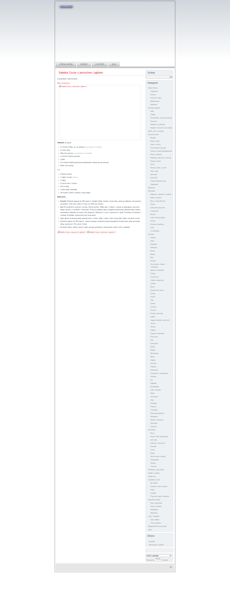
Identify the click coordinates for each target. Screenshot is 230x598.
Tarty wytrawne (155, 523)
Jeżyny (152, 327)
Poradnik (152, 541)
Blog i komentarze (63, 83)
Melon (152, 357)
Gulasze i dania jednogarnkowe (161, 151)
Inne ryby (153, 440)
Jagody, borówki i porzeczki (160, 320)
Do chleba (153, 483)
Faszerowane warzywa (158, 148)
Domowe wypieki (154, 108)
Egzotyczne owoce (157, 290)
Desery (152, 214)
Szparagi (153, 403)
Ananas (153, 237)
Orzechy (153, 363)
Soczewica (154, 397)
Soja (152, 400)
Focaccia (153, 121)
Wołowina (153, 104)
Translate (165, 560)
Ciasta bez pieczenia (157, 208)
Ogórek (152, 360)
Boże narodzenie (156, 503)
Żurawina (153, 426)
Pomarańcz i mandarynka (159, 373)
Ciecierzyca (154, 277)
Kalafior (153, 330)
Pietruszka (154, 370)
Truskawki (154, 410)
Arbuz (152, 241)
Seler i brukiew (155, 390)
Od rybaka (151, 430)
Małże (152, 453)
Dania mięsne (153, 88)
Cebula (152, 273)
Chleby (152, 114)
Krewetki (153, 446)
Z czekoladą (154, 231)
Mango (152, 350)
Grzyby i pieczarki (156, 313)
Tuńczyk (153, 466)
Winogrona (154, 416)
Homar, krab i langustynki (159, 436)
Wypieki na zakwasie (157, 124)
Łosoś (152, 450)
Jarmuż (153, 323)
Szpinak (153, 406)
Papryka (153, 367)
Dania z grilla (154, 141)
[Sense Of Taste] (65, 6)
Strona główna (66, 64)
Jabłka (152, 317)
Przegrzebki (154, 460)
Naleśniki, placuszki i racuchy (160, 158)
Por (151, 380)
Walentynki (154, 510)
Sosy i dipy (154, 171)
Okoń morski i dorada (157, 456)
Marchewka (154, 353)
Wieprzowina (154, 101)
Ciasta (152, 204)
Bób (151, 257)
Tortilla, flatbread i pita (158, 181)
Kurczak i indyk (155, 98)
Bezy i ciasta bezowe (157, 201)
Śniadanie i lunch (154, 480)
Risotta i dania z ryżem (158, 168)
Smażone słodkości (157, 224)
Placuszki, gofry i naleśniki (159, 496)
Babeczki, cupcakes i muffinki (160, 194)
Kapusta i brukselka (157, 333)
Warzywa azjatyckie (157, 413)
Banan (152, 251)
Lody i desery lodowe (157, 217)
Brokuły (153, 261)
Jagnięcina (154, 91)
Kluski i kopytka (156, 154)
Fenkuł (152, 297)
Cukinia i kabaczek (157, 280)
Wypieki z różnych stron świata (161, 128)
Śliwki (152, 393)
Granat (152, 303)
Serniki (152, 221)
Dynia (152, 287)
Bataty (152, 254)
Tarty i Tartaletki (153, 516)
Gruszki (153, 310)
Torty (152, 228)
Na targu (151, 234)
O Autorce (99, 64)
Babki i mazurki (155, 198)
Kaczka (153, 95)
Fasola (152, 293)
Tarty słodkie (154, 520)
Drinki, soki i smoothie (156, 131)
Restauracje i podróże (156, 545)
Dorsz (152, 433)
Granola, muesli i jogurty (158, 486)
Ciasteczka (154, 211)
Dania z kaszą (155, 144)
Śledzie (153, 463)
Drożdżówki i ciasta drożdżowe (161, 118)
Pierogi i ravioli (155, 161)
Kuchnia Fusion (153, 134)
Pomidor (153, 376)
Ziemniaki (153, 423)
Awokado (153, 244)
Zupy (150, 530)
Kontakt (84, 64)
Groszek (153, 307)
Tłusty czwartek (155, 506)
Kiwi (151, 340)
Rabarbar (153, 383)
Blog (114, 64)
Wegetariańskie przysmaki (157, 526)
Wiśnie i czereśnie (156, 420)
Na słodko (151, 191)
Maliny (152, 347)
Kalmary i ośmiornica (157, 443)
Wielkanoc (154, 513)
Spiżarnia (153, 174)
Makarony (151, 188)
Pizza (152, 164)
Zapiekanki (154, 184)
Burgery (153, 138)
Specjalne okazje (154, 500)
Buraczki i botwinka (157, 270)
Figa (151, 300)
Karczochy (154, 337)
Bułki (152, 111)
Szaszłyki (153, 178)
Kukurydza (154, 343)
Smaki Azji (152, 476)
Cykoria (153, 283)
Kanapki (153, 493)
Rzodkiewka (154, 387)
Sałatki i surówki (154, 473)
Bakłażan (153, 247)
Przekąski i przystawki (156, 470)
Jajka (152, 490)
